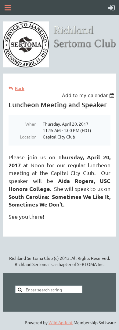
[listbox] (89, 95)
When (31, 124)
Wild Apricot (61, 322)
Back (19, 88)
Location (28, 136)
